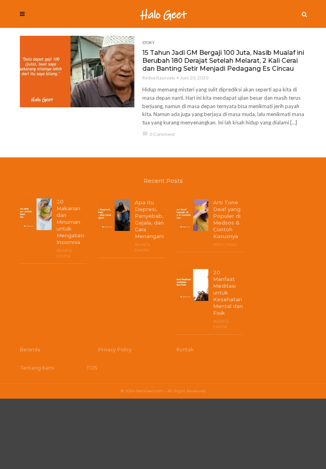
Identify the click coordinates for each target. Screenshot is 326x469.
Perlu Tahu (225, 244)
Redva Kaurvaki (158, 78)
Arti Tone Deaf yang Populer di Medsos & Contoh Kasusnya (227, 219)
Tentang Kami (37, 368)
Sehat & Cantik (64, 253)
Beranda (30, 350)
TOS (91, 368)
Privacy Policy (115, 350)
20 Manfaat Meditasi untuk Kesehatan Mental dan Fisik (228, 292)
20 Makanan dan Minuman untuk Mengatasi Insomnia (70, 221)
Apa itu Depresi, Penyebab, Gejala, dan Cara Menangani (149, 219)
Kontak (185, 350)
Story (148, 42)
